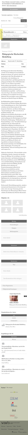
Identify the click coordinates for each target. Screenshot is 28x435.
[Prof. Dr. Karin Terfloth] (18, 203)
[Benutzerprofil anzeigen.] (13, 298)
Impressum (9, 426)
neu (14, 315)
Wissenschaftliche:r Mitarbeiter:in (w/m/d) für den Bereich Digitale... (13, 370)
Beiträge (14, 221)
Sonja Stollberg (5, 362)
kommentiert (14, 320)
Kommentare (14, 261)
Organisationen (15, 35)
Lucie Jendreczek (5, 373)
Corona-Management (18, 18)
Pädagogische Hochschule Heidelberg (18, 304)
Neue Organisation (8, 285)
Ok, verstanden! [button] (14, 9)
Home (2, 35)
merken (25, 38)
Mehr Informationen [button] (12, 5)
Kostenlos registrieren (7, 15)
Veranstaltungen (14, 224)
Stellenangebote (14, 231)
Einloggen (23, 20)
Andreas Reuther (14, 302)
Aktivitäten (18, 336)
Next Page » (26, 296)
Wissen (14, 339)
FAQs (9, 20)
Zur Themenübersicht (7, 32)
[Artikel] (3, 325)
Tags (14, 264)
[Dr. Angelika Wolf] (18, 210)
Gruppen (14, 228)
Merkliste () (4, 20)
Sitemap (21, 429)
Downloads (14, 245)
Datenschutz (4, 429)
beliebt (14, 318)
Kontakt (19, 426)
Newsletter (16, 15)
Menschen (8, 35)
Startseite (3, 426)
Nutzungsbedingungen (13, 429)
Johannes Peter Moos (10, 326)
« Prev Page (24, 296)
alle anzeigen (9, 387)
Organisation (14, 39)
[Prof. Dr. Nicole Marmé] (6, 203)
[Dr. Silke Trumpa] (6, 210)
